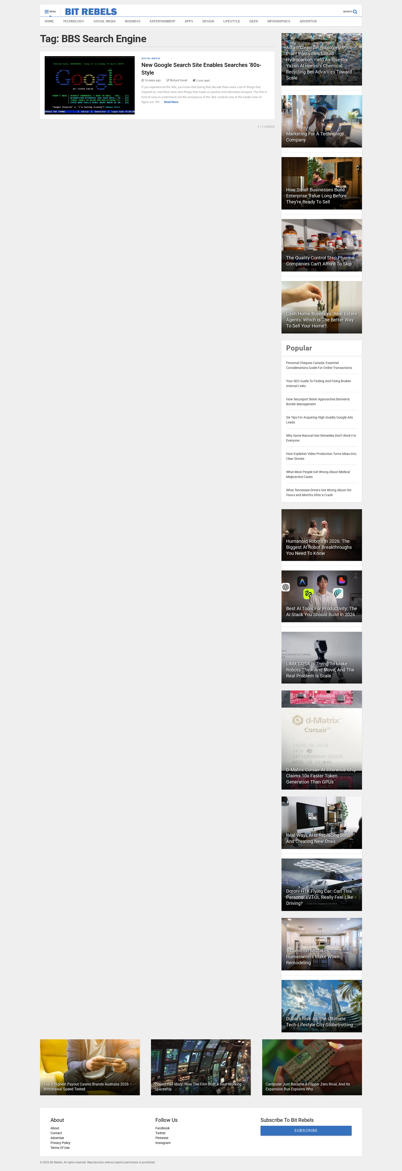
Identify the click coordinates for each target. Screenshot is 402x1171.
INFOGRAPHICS (278, 21)
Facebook (162, 1128)
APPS (189, 21)
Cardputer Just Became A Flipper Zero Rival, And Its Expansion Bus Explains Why (308, 1086)
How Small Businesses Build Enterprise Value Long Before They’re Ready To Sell (316, 196)
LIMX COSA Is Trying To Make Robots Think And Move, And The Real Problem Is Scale (320, 670)
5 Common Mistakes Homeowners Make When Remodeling (312, 956)
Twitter (160, 1133)
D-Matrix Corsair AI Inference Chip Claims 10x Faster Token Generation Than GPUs (321, 776)
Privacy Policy (60, 1143)
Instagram (163, 1143)
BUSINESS (133, 21)
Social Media (150, 58)
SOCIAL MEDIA (105, 21)
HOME (49, 21)
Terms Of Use (60, 1148)
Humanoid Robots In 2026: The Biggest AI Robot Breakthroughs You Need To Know (319, 547)
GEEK (253, 21)
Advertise (57, 1138)
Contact (56, 1133)
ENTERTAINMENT (162, 21)
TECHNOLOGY (73, 21)
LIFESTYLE (231, 21)
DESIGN (208, 21)
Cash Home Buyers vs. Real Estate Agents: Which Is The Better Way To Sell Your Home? (321, 320)
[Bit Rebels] (88, 13)
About (54, 1128)
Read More (171, 102)
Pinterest (161, 1138)
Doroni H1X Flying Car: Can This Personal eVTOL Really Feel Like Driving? (319, 897)
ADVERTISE (308, 21)
